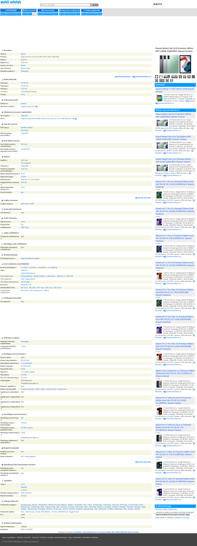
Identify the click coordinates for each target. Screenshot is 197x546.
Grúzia (141, 505)
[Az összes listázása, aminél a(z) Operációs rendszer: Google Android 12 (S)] (37, 106)
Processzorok (49, 10)
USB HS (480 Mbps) (27, 273)
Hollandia (130, 507)
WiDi (45, 290)
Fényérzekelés (29, 456)
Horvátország (97, 505)
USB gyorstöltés (39, 276)
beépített (24, 487)
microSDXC (52, 267)
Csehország (107, 505)
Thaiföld (110, 509)
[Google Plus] (157, 4)
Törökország (118, 509)
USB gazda (50, 276)
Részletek (191, 101)
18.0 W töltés (25, 282)
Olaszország (79, 507)
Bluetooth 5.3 (25, 285)
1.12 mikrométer (26, 363)
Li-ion (23, 484)
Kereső (3, 14)
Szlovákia (72, 509)
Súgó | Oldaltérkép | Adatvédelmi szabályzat (83, 537)
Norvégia (138, 507)
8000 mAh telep (26, 493)
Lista (19, 14)
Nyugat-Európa (74, 512)
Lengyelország (32, 509)
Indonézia (64, 507)
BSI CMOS (24, 360)
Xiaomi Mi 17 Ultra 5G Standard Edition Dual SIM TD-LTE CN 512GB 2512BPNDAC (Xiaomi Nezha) (175, 481)
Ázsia (22, 512)
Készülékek (12, 10)
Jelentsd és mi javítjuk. (182, 517)
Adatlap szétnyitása (124, 77)
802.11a (23, 288)
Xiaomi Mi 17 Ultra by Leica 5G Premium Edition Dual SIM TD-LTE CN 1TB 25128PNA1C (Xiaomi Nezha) (173, 427)
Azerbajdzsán (42, 505)
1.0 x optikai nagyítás (28, 372)
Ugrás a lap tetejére (8, 537)
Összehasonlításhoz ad (143, 77)
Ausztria (34, 505)
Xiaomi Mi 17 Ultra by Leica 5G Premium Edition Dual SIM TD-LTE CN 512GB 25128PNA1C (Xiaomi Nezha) (173, 400)
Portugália (41, 509)
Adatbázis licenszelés (24, 537)
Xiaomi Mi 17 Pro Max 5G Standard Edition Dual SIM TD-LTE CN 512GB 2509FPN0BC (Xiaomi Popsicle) (174, 319)
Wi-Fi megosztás (35, 290)
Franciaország (133, 505)
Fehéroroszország (54, 505)
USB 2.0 (23, 270)
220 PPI (23, 177)
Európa (37, 512)
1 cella (23, 490)
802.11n (48, 288)
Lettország (92, 507)
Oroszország (57, 509)
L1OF (22, 346)
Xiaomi (23, 54)
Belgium (64, 505)
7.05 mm (24, 89)
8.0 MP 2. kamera (27, 428)
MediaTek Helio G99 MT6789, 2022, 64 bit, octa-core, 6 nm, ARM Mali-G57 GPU (48, 119)
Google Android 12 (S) (28, 106)
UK (124, 509)
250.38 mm (25, 86)
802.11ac (57, 288)
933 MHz (24, 130)
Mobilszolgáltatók (92, 10)
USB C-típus (25, 227)
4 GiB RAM (24, 133)
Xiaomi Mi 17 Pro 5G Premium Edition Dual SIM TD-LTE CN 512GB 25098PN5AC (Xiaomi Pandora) (175, 265)
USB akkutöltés (26, 276)
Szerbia (65, 509)
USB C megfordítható (28, 279)
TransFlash (24, 267)
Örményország (26, 505)
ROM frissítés (30, 10)
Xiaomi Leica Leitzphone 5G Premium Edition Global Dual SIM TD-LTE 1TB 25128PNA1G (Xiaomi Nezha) (175, 373)
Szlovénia (79, 509)
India (57, 507)
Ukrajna (130, 509)
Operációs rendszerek (71, 10)
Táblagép (24, 71)
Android (23, 103)
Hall (22, 456)
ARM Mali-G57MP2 (27, 204)
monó (23, 222)
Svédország (102, 509)
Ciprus (90, 505)
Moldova (115, 507)
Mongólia (122, 507)
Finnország (123, 505)
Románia (49, 509)
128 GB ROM (25, 149)
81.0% (23, 174)
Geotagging (25, 341)
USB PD (68, 276)
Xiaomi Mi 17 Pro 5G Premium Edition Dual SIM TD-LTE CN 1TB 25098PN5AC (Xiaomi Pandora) (175, 238)
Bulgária (71, 505)
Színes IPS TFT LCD (27, 179)
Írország (71, 507)
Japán (86, 507)
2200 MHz (24, 116)
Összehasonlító (11, 14)
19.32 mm (24, 169)
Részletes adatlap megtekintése (166, 509)
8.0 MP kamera (26, 366)
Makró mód (39, 389)
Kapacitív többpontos (28, 258)
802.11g (40, 288)
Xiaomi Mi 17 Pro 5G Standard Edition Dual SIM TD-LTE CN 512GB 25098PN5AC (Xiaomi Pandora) (175, 184)
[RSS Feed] (159, 4)
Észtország (115, 505)
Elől (22, 418)
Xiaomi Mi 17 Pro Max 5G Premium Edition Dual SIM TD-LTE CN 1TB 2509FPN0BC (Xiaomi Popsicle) (174, 292)
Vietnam (137, 509)
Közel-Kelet (45, 512)
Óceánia (54, 512)
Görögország (35, 507)
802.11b (31, 288)
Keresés (95, 5)
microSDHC (41, 267)
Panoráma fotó (51, 389)
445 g (23, 94)
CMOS (23, 423)
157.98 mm (25, 83)
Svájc (96, 509)
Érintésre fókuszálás (27, 389)
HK (41, 507)
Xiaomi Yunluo (25, 68)
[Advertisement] (98, 31)
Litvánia (99, 507)
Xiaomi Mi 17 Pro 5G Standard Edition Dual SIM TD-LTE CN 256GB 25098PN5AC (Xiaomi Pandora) (175, 211)
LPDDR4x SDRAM (26, 128)
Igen (22, 192)
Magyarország (50, 507)
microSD (32, 267)
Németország (25, 507)
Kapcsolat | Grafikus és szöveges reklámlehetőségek (49, 537)
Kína (85, 505)
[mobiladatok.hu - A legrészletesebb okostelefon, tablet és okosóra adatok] (10, 3)
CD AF (23, 375)
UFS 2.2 (23, 144)
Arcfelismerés (61, 389)
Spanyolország (88, 509)
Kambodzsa (78, 505)
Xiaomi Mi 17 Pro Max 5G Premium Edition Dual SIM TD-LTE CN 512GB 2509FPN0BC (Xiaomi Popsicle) (174, 346)
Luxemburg (107, 507)
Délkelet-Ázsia (63, 512)
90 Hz (23, 187)
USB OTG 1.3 (61, 276)
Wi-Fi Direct (25, 290)
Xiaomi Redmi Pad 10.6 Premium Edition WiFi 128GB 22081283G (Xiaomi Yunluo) (111, 532)
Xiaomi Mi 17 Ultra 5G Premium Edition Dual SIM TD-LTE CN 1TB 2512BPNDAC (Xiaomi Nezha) (175, 454)
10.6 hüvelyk (25, 163)
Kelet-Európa (30, 512)
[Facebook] (155, 4)
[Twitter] (161, 4)
